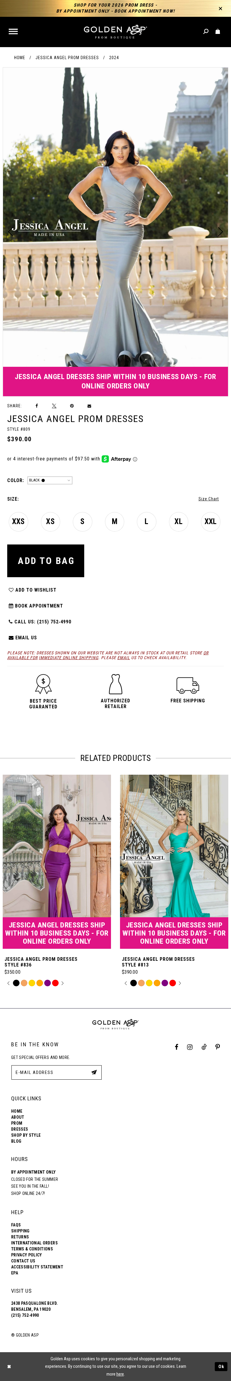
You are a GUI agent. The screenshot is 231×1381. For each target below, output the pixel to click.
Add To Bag (46, 560)
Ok (221, 1366)
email (123, 657)
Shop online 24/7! (28, 1193)
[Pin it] (72, 406)
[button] (14, 32)
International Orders (34, 1243)
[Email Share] (90, 406)
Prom (16, 1123)
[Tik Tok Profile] (204, 1047)
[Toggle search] (206, 31)
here (120, 1374)
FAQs (16, 1225)
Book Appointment (38, 606)
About (17, 1117)
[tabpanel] (115, 232)
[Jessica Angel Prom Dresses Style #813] (174, 862)
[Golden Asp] (115, 32)
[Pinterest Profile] (218, 1047)
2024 (114, 57)
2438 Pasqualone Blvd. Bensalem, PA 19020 (34, 1306)
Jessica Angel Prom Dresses (67, 57)
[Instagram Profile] (189, 1047)
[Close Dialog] (9, 1366)
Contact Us (23, 1261)
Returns (20, 1237)
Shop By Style (26, 1135)
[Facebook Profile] (176, 1047)
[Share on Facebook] (37, 406)
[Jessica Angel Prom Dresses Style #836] (57, 862)
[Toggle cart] (218, 31)
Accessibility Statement (37, 1267)
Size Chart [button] (209, 498)
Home (19, 57)
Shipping (20, 1231)
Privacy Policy (26, 1255)
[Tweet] (54, 406)
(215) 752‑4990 (25, 1315)
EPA (14, 1273)
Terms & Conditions (32, 1249)
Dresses (19, 1129)
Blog (16, 1141)
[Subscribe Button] (94, 1072)
